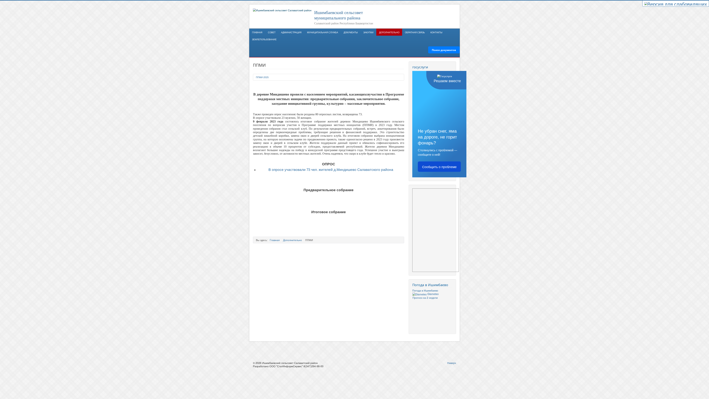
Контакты (436, 32)
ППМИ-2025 (262, 77)
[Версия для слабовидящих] (675, 3)
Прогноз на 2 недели (425, 297)
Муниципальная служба (322, 32)
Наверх (451, 363)
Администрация (291, 32)
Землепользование (264, 39)
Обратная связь (415, 32)
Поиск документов (444, 50)
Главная (257, 32)
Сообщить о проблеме (439, 166)
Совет (271, 32)
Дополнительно (389, 32)
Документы (351, 32)
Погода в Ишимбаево (425, 290)
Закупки (368, 32)
